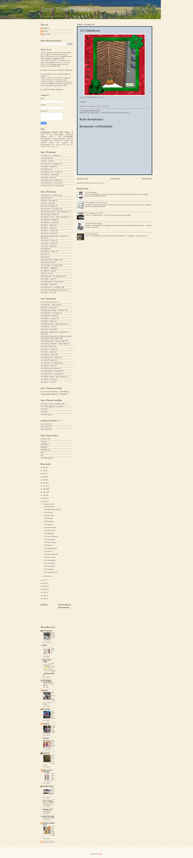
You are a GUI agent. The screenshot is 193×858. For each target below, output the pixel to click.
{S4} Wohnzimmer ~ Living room (51, 374)
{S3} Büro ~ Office (46, 203)
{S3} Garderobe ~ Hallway (48, 220)
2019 (44, 480)
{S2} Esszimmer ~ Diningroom (50, 164)
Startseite (115, 178)
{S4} (50, 134)
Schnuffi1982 (68, 136)
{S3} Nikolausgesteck (50, 549)
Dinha (45, 645)
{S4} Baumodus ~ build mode (50, 305)
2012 (44, 502)
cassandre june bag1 (53, 790)
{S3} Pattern (44, 249)
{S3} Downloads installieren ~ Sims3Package (55, 392)
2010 (44, 583)
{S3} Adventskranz (50, 528)
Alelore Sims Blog (48, 816)
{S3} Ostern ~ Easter (47, 246)
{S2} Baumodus (45, 158)
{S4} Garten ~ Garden (47, 321)
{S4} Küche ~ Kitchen (47, 347)
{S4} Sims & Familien (47, 360)
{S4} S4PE (44, 412)
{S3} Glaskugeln (49, 534)
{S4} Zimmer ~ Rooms (48, 379)
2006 (44, 596)
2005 (44, 599)
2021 (44, 474)
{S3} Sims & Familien (47, 263)
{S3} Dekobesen (49, 569)
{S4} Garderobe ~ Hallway (48, 316)
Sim (53, 145)
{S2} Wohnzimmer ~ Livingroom (51, 186)
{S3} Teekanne (48, 525)
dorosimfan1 (46, 34)
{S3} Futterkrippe (49, 563)
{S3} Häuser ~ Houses (47, 228)
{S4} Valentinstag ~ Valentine (50, 368)
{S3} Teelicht (48, 551)
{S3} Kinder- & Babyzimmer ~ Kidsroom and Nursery (54, 237)
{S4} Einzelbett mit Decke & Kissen (96, 203)
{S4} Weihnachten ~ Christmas (50, 371)
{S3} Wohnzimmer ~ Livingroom (51, 287)
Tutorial (51, 143)
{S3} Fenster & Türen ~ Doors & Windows (54, 217)
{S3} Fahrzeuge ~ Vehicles (49, 214)
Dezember (48, 504)
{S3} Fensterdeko (49, 507)
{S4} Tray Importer (46, 415)
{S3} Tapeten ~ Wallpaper (48, 268)
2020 (44, 477)
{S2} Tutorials (55, 147)
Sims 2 (52, 136)
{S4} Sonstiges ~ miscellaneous (50, 363)
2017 (44, 486)
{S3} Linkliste (64, 141)
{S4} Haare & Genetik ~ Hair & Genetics (53, 324)
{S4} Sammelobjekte (47, 458)
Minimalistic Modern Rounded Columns (49, 804)
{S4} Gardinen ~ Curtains (48, 319)
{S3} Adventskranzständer (52, 510)
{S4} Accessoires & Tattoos (49, 302)
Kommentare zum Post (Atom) (94, 183)
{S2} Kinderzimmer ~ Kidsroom (50, 172)
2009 (45, 586)
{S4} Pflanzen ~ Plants (48, 355)
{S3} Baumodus (45, 198)
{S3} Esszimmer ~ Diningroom (50, 209)
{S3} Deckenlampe (50, 560)
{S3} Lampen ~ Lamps (48, 243)
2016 (44, 489)
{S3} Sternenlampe (50, 542)
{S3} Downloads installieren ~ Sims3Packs (54, 394)
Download (83, 102)
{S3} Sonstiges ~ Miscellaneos (50, 265)
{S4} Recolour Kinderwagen (93, 224)
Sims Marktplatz (65, 9)
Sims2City (46, 724)
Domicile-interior (48, 786)
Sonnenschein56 (59, 139)
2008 (44, 590)
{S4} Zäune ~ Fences (47, 382)
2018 (44, 483)
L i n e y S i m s (48, 842)
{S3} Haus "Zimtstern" (51, 537)
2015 (44, 492)
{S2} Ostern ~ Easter (47, 178)
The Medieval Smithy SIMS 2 (47, 681)
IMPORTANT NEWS (48, 818)
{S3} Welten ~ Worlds (47, 285)
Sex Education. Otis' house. (53, 714)
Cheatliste (48, 147)
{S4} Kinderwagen (91, 193)
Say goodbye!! (47, 811)
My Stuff (46, 739)
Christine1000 (46, 139)
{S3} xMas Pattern (50, 557)
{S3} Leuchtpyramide (50, 572)
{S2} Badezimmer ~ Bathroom (50, 156)
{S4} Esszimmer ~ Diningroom (50, 313)
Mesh (116, 113)
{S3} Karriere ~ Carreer (48, 234)
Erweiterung (45, 444)
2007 (44, 593)
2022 (45, 471)
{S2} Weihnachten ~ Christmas (50, 183)
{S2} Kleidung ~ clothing (48, 175)
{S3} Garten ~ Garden (47, 225)
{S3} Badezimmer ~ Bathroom (50, 195)
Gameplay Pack (45, 450)
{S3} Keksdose (48, 513)
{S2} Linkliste (54, 141)
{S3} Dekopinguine (50, 540)
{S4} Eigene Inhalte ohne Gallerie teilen (53, 404)
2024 (45, 468)
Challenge (44, 442)
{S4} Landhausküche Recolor (94, 213)
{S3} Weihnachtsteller (51, 554)
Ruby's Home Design (47, 661)
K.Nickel (45, 31)
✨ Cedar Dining (53, 649)
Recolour (44, 136)
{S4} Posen (44, 409)
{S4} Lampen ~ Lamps (48, 349)
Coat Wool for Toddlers (53, 743)
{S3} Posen (44, 254)
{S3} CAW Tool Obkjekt (48, 206)
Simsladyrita (44, 141)
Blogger (100, 854)
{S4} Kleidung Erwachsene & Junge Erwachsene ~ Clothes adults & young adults (57, 337)
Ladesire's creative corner (48, 824)
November (48, 576)
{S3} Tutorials (62, 143)
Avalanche (46, 28)
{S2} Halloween (45, 169)
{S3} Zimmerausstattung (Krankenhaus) (53, 290)
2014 (44, 495)
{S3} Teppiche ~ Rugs (47, 271)
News (67, 145)
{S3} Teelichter (48, 519)
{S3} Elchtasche (49, 522)
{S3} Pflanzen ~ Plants (48, 252)
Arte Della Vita (47, 631)
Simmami (121, 113)
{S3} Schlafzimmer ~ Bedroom (50, 260)
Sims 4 (44, 134)
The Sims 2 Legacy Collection (48, 685)
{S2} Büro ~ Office (46, 161)
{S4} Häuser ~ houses (47, 330)
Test (42, 455)
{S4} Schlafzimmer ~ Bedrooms (50, 358)
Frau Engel (46, 709)
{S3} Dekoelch (48, 545)
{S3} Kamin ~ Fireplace (48, 231)
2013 (44, 498)
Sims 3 (127, 113)
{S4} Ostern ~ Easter (47, 352)
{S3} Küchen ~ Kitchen (48, 241)
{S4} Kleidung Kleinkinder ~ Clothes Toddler (54, 344)
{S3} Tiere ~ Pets (46, 274)
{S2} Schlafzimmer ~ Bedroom (50, 180)
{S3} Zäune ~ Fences (47, 293)
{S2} (59, 136)
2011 (44, 580)
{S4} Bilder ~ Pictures (47, 308)
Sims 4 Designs (48, 801)
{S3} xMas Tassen (49, 531)
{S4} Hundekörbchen (91, 234)
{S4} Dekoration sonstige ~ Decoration (52, 310)
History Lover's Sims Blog (47, 771)
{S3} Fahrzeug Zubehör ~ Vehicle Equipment (54, 212)
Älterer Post (147, 178)
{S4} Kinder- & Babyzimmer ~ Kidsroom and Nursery (54, 333)
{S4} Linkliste (45, 430)
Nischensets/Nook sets (53, 635)
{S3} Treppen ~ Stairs (47, 279)
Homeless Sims (47, 810)
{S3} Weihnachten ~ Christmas (97, 113)
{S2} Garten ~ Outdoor (47, 167)
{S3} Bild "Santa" (49, 516)
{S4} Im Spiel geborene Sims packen (52, 406)
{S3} (85, 113)
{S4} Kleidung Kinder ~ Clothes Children (53, 341)
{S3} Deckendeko (49, 566)
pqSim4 (45, 691)
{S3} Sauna (44, 257)
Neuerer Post (82, 178)
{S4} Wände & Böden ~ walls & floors (52, 377)
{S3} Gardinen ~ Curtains (48, 223)
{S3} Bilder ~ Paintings (48, 201)
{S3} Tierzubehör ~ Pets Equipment (52, 276)
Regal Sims (46, 753)
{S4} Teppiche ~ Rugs (47, 366)
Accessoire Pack (60, 145)
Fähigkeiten (44, 447)
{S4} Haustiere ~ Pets (47, 327)
